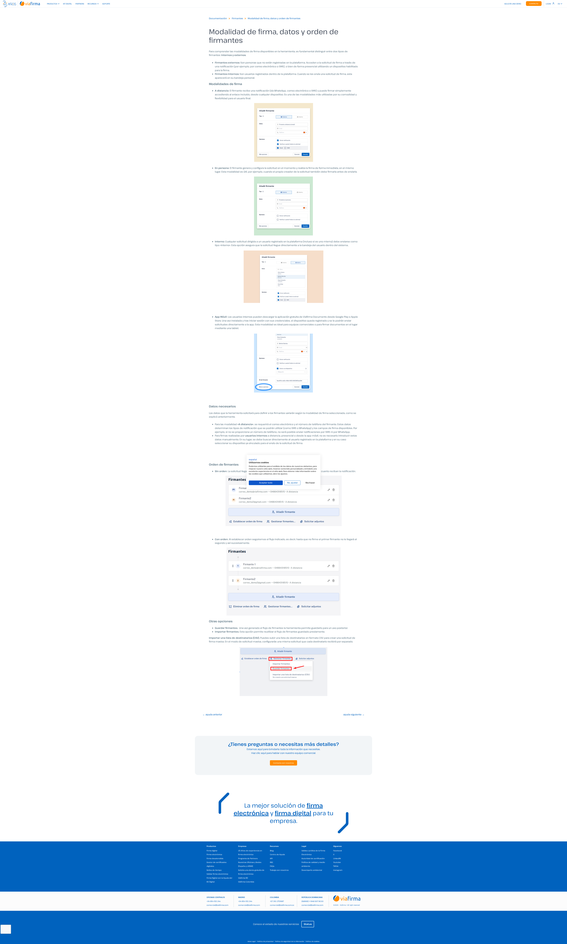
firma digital (293, 813)
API (271, 858)
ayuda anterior (212, 714)
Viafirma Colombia (246, 882)
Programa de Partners (248, 858)
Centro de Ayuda (277, 854)
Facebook (337, 850)
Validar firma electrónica (217, 874)
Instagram (337, 870)
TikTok (335, 866)
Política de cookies (312, 941)
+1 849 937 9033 (316, 901)
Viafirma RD (243, 878)
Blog (272, 850)
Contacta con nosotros (283, 763)
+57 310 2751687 (277, 901)
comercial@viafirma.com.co (282, 905)
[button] (253, 459)
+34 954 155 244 (213, 901)
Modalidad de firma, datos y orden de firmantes (274, 18)
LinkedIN (337, 858)
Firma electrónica (214, 854)
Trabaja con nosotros (279, 870)
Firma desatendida (215, 858)
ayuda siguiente (353, 714)
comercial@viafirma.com (217, 905)
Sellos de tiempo (214, 870)
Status (308, 924)
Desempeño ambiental (312, 870)
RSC (271, 862)
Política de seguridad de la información (289, 941)
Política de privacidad (265, 941)
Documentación (218, 18)
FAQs (272, 866)
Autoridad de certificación (313, 858)
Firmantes (237, 18)
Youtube (337, 862)
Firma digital (212, 850)
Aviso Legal (252, 941)
